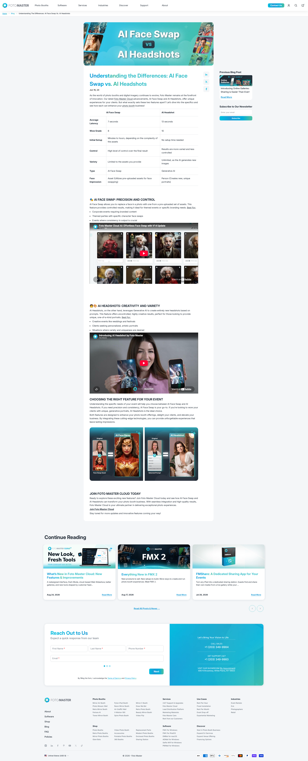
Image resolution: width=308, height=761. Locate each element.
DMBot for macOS (170, 736)
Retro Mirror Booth (100, 709)
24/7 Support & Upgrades (173, 703)
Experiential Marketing (206, 715)
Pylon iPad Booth (121, 703)
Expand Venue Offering (206, 736)
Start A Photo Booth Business (208, 730)
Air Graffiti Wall (120, 709)
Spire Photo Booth (121, 715)
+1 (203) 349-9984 (217, 647)
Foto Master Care (169, 715)
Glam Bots (97, 739)
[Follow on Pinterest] (64, 745)
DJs (232, 706)
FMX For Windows (170, 730)
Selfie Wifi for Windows (172, 743)
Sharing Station (142, 739)
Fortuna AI (97, 712)
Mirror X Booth (142, 703)
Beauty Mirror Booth (144, 712)
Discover (123, 5)
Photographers (237, 709)
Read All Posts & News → (147, 608)
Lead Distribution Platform (173, 709)
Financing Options (204, 739)
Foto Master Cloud (123, 99)
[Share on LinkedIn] (206, 74)
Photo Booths (41, 5)
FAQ (47, 731)
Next (156, 671)
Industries (103, 5)
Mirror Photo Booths (101, 736)
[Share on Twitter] (206, 81)
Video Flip (140, 715)
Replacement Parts (143, 730)
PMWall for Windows (171, 746)
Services (82, 5)
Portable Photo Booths (123, 736)
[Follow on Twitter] (76, 745)
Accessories (119, 733)
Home (4, 13)
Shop (47, 721)
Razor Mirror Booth (121, 706)
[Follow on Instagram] (46, 745)
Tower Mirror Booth (100, 715)
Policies (48, 736)
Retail (233, 712)
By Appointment (227, 668)
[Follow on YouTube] (70, 745)
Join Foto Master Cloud (102, 509)
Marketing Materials (171, 712)
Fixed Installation (204, 706)
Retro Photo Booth (143, 709)
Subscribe (236, 118)
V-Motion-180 (119, 712)
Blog (13, 13)
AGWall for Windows (171, 739)
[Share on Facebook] (206, 89)
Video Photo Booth (121, 730)
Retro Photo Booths (100, 733)
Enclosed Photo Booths (145, 736)
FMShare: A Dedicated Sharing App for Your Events (227, 575)
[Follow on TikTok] (82, 745)
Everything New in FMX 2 (139, 574)
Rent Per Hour (202, 703)
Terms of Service (114, 678)
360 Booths (119, 739)
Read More (226, 97)
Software (62, 5)
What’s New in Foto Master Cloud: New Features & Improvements (74, 575)
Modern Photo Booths (144, 733)
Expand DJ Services (205, 733)
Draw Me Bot (141, 706)
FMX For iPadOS (169, 733)
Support (144, 5)
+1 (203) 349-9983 (217, 659)
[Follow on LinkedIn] (52, 745)
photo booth (128, 105)
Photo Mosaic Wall (100, 706)
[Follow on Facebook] (58, 745)
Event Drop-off (202, 712)
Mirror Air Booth (99, 703)
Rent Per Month (203, 709)
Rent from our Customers (173, 719)
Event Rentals (236, 703)
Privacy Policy (130, 678)
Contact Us (276, 5)
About (165, 5)
